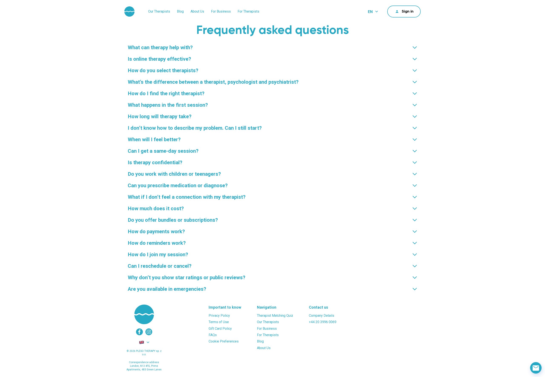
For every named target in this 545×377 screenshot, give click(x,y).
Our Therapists (159, 11)
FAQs (213, 335)
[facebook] (139, 331)
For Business (221, 11)
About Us (197, 11)
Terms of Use (219, 322)
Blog (180, 11)
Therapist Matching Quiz (275, 316)
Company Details (321, 316)
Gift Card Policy (220, 329)
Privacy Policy (219, 316)
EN (370, 11)
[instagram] (148, 331)
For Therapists (248, 11)
